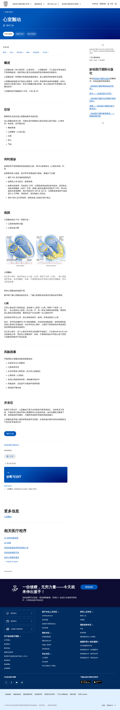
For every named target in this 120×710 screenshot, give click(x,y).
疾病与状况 (9, 12)
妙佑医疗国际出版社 (101, 78)
